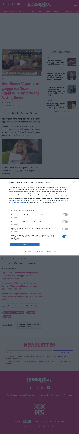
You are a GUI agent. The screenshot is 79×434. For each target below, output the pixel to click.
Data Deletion (27, 252)
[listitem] (39, 210)
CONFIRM (24, 244)
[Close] (75, 182)
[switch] (65, 214)
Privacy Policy (51, 252)
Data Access (39, 252)
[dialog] (39, 217)
